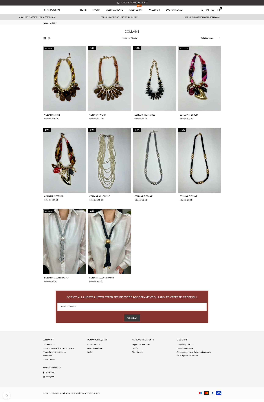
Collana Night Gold (145, 115)
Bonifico (135, 348)
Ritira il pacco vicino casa (187, 356)
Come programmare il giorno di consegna (194, 352)
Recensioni (47, 356)
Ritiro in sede (137, 352)
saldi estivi (136, 8)
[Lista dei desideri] (213, 10)
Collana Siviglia (97, 115)
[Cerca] (202, 10)
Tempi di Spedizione (185, 345)
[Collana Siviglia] (109, 78)
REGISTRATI (132, 318)
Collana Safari (52, 115)
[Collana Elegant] (154, 160)
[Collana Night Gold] (154, 78)
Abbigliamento (114, 10)
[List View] (49, 38)
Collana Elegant (143, 196)
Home (83, 10)
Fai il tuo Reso (49, 345)
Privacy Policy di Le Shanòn (54, 352)
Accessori (154, 10)
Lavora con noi (49, 359)
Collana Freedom (189, 115)
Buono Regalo (174, 10)
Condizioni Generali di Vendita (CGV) (58, 348)
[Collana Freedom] (199, 78)
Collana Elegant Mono (56, 278)
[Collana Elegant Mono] (64, 241)
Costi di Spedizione (185, 348)
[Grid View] (45, 38)
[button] (218, 10)
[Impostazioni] (207, 10)
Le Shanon (56, 9)
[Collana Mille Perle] (109, 160)
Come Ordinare (93, 345)
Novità (96, 10)
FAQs (89, 352)
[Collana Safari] (64, 78)
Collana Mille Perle (99, 196)
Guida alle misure (94, 348)
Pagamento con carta (141, 345)
